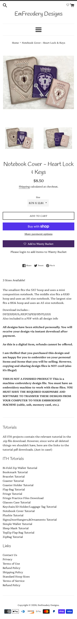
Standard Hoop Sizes (16, 576)
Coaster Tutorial (13, 481)
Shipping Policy (13, 572)
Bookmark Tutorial (15, 472)
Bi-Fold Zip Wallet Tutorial (20, 468)
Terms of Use (11, 563)
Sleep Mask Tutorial (16, 528)
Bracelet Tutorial (14, 476)
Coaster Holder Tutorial (18, 485)
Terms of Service (14, 581)
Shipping (24, 186)
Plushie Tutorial (13, 515)
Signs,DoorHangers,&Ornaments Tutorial (30, 519)
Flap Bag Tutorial (14, 489)
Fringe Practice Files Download (23, 498)
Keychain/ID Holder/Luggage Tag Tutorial (30, 506)
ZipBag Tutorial (13, 537)
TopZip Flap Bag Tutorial (18, 532)
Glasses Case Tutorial (17, 502)
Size (38, 197)
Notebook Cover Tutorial (19, 511)
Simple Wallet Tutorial (17, 524)
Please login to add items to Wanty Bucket (39, 252)
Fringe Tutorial (12, 493)
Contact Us (10, 555)
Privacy (7, 559)
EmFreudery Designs (38, 14)
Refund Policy (11, 568)
